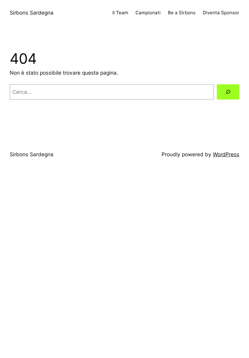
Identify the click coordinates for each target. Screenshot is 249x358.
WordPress (226, 154)
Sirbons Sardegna (31, 12)
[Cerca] (228, 92)
